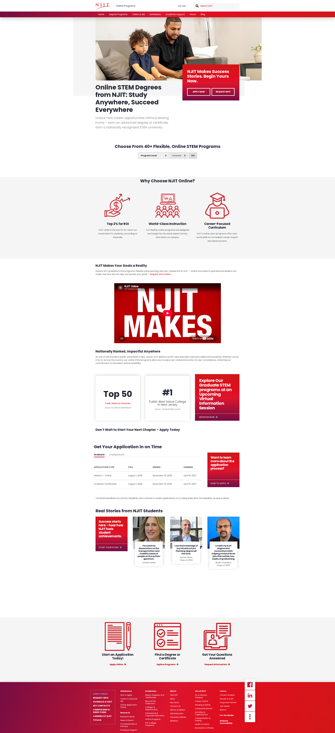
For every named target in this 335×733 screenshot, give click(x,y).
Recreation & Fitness (204, 728)
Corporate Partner (228, 702)
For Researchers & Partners (128, 725)
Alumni (223, 710)
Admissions (155, 14)
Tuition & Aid (138, 14)
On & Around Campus (201, 696)
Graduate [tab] (99, 454)
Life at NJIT (200, 691)
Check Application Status (128, 706)
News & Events (127, 720)
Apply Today (100, 694)
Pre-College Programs (150, 724)
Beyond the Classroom (150, 702)
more (250, 717)
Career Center (201, 701)
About (193, 14)
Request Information (160, 274)
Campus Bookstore (203, 708)
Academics (150, 691)
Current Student (227, 695)
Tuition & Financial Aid (128, 700)
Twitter (250, 706)
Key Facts (174, 702)
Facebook (250, 684)
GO (193, 155)
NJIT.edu (182, 6)
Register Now (207, 417)
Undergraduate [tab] (116, 454)
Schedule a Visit (102, 702)
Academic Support (175, 14)
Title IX (97, 720)
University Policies (178, 717)
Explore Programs (166, 664)
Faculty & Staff (227, 699)
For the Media (227, 715)
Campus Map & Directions (101, 711)
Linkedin (250, 695)
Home (101, 14)
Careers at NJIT (102, 716)
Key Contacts (101, 705)
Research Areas (127, 716)
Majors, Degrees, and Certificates (154, 696)
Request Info (223, 91)
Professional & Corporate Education (154, 714)
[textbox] (216, 6)
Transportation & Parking (203, 719)
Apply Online (116, 664)
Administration (176, 713)
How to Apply (218, 483)
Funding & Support (128, 730)
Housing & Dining (202, 705)
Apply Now (199, 91)
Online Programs (152, 719)
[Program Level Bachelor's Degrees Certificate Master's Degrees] (153, 155)
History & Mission (177, 710)
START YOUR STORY (109, 547)
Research (125, 713)
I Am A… (223, 691)
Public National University (118, 403)
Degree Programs (118, 14)
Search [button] (197, 6)
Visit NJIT (174, 695)
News (172, 699)
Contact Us (175, 706)
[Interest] (178, 155)
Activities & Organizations (201, 713)
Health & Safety (202, 724)
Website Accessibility (226, 722)
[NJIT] (103, 6)
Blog (203, 14)
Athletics (174, 721)
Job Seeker (225, 706)
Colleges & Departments (151, 708)
